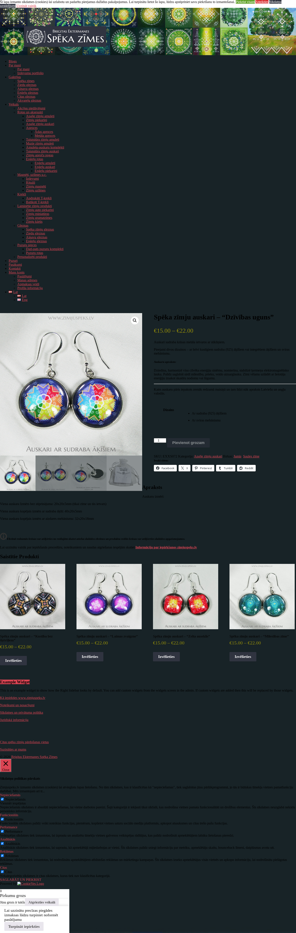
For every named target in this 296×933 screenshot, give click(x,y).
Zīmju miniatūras (37, 214)
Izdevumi (32, 178)
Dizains (168, 410)
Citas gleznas (26, 96)
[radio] (244, 413)
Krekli (21, 194)
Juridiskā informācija (14, 720)
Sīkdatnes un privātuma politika (21, 712)
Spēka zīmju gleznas (40, 229)
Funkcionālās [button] (9, 815)
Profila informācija (30, 288)
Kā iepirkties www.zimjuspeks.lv (22, 698)
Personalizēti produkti (32, 257)
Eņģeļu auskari (45, 167)
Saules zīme (251, 456)
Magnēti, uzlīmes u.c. (32, 175)
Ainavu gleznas (28, 89)
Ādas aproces (44, 132)
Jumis (237, 456)
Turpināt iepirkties (24, 926)
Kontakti (15, 268)
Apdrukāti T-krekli (39, 198)
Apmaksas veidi (28, 284)
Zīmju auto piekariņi (40, 210)
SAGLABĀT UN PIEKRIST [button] (20, 880)
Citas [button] (3, 867)
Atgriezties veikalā (41, 902)
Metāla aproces (45, 135)
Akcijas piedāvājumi (31, 108)
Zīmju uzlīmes (36, 190)
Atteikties (261, 2)
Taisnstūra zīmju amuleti (42, 139)
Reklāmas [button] (6, 851)
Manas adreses (27, 280)
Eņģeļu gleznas (27, 92)
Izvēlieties (13, 660)
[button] (135, 320)
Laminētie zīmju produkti (34, 206)
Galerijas (15, 77)
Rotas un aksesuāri (30, 112)
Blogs (13, 61)
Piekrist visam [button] (245, 2)
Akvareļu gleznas (29, 100)
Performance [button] (8, 827)
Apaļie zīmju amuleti (40, 116)
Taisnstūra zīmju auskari (42, 151)
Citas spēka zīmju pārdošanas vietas (24, 742)
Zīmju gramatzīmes (39, 218)
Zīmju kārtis (34, 221)
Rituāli (30, 182)
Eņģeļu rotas (34, 159)
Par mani (15, 65)
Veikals (14, 104)
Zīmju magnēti (36, 186)
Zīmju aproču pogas (39, 155)
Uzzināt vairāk (26, 6)
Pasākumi (15, 264)
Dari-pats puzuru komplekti (44, 249)
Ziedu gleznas (26, 85)
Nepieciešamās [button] (10, 795)
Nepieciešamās (15, 799)
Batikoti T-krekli (37, 202)
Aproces (31, 128)
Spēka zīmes (25, 81)
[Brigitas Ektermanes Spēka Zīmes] (148, 54)
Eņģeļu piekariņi (46, 171)
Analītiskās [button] (7, 839)
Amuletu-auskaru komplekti (45, 147)
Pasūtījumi (24, 276)
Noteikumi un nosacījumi (17, 705)
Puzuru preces (27, 245)
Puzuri (13, 261)
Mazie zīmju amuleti (40, 143)
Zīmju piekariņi (36, 120)
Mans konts (16, 272)
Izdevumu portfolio (30, 73)
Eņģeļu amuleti (45, 163)
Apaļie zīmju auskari (40, 124)
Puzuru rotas (34, 253)
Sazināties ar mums (13, 749)
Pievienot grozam (188, 443)
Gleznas (22, 225)
